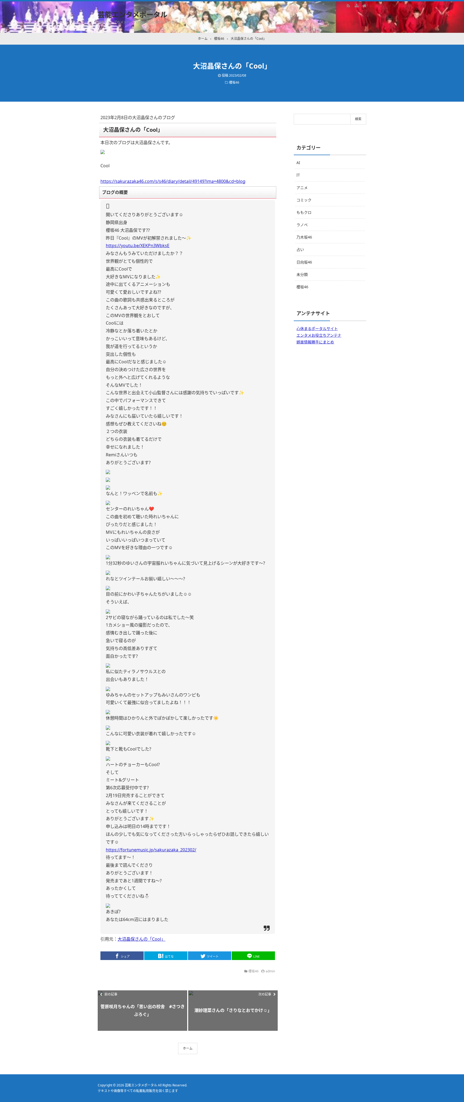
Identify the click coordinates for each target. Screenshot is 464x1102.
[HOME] (364, 5)
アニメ (302, 187)
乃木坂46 (304, 237)
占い (300, 249)
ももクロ (303, 212)
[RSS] (348, 5)
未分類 (302, 274)
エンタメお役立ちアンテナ (318, 335)
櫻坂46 (234, 82)
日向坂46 (304, 262)
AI (298, 162)
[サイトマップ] (356, 5)
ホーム (188, 1048)
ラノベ (302, 224)
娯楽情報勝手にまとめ (315, 341)
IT (298, 174)
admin (270, 971)
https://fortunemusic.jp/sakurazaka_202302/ (151, 850)
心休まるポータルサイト (317, 328)
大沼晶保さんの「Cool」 (141, 939)
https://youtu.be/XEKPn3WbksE (137, 245)
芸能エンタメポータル (132, 14)
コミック (303, 199)
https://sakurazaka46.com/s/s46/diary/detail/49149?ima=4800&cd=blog (172, 181)
